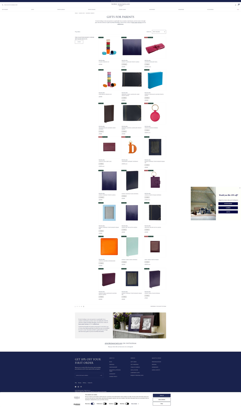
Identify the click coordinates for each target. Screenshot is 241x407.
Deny (162, 403)
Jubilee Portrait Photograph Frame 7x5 (155, 162)
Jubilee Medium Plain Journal (130, 193)
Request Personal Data (137, 375)
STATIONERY (228, 203)
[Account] (235, 5)
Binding (154, 364)
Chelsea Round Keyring (151, 128)
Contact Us (90, 382)
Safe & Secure (134, 370)
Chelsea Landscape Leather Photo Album (154, 95)
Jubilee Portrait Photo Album (107, 195)
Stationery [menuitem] (152, 9)
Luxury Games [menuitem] (122, 9)
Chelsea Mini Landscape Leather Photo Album (108, 294)
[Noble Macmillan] (120, 5)
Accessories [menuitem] (210, 9)
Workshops (155, 367)
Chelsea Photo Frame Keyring (153, 195)
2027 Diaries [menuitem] (5, 9)
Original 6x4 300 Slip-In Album (153, 227)
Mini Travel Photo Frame (152, 259)
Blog (110, 361)
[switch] (105, 404)
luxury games (134, 22)
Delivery (84, 382)
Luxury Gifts (82, 13)
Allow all (162, 395)
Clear (79, 42)
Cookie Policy (113, 376)
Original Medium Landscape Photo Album (131, 128)
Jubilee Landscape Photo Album (130, 62)
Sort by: (149, 32)
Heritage (111, 364)
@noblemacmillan (113, 343)
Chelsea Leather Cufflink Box (107, 261)
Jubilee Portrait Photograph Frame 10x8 (109, 228)
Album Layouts (156, 370)
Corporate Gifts (135, 372)
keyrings (140, 22)
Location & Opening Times (115, 370)
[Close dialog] (239, 187)
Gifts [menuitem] (32, 9)
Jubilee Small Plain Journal (152, 293)
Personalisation (156, 361)
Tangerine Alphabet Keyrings (130, 161)
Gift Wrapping (135, 364)
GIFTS (228, 212)
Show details (134, 403)
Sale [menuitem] (238, 9)
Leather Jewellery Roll (151, 62)
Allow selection (161, 399)
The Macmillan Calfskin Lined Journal (107, 128)
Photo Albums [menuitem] (61, 9)
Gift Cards (134, 361)
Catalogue (112, 374)
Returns (79, 382)
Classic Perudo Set (104, 62)
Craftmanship (113, 367)
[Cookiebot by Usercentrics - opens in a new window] (76, 404)
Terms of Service (135, 367)
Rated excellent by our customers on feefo (122, 1)
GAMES (228, 208)
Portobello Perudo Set (105, 94)
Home (76, 13)
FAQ (76, 382)
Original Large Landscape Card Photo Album (130, 95)
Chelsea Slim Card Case (105, 161)
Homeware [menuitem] (181, 9)
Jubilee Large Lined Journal (129, 259)
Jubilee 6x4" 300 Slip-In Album (129, 227)
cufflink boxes (120, 24)
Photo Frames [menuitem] (91, 9)
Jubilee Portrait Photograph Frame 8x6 (132, 294)
